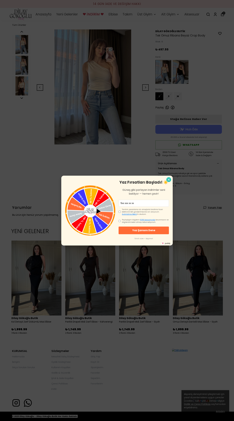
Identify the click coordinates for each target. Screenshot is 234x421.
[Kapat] (168, 179)
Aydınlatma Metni (129, 214)
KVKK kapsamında (147, 220)
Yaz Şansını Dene (143, 230)
